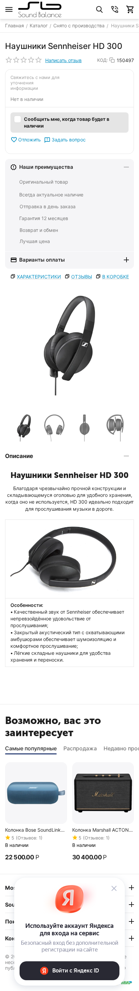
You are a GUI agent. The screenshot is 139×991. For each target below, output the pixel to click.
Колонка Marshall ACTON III (100, 830)
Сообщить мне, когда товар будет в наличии (66, 122)
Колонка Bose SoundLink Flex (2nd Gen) (33, 830)
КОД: (102, 60)
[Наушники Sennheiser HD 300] (69, 345)
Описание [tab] (19, 456)
